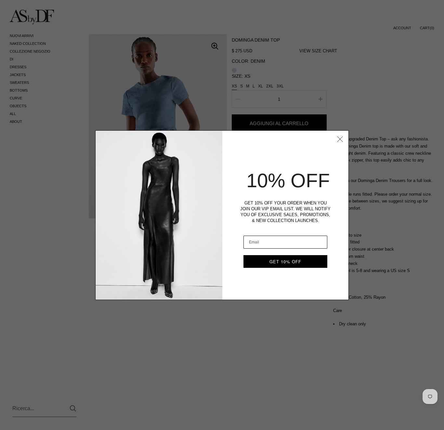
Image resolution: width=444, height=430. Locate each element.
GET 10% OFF (285, 261)
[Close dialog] (339, 139)
